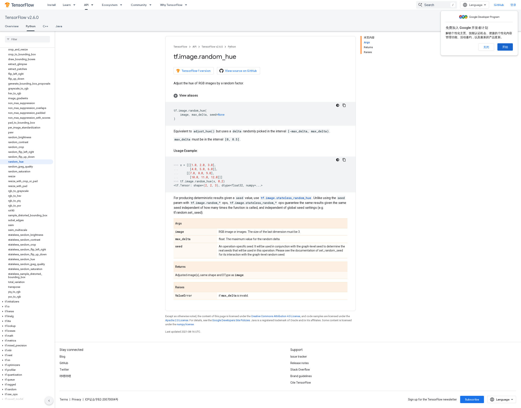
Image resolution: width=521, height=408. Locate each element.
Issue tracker (298, 356)
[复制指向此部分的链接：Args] (186, 223)
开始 (505, 47)
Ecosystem (109, 5)
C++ (45, 26)
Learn (67, 5)
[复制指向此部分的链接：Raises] (188, 287)
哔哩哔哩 (65, 376)
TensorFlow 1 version (196, 71)
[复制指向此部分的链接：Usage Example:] (202, 150)
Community (139, 5)
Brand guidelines (301, 376)
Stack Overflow (300, 369)
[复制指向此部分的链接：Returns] (190, 266)
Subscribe (472, 399)
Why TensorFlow (171, 5)
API (86, 5)
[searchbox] (27, 39)
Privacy (76, 399)
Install (51, 5)
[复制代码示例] (344, 105)
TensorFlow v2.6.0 (22, 17)
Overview (12, 26)
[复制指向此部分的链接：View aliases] (202, 95)
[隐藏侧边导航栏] (49, 401)
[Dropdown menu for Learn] (75, 5)
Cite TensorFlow (300, 382)
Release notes (299, 363)
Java (59, 26)
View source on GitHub (241, 71)
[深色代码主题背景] (337, 105)
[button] (26, 301)
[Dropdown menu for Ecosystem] (122, 5)
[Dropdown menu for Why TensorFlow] (187, 5)
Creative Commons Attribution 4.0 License (275, 316)
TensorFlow (180, 46)
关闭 (486, 47)
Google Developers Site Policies (231, 320)
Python (30, 26)
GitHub (499, 5)
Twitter (64, 369)
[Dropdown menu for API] (93, 5)
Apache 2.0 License (176, 320)
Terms (64, 399)
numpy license (185, 324)
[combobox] (436, 5)
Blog (62, 356)
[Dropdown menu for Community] (152, 5)
